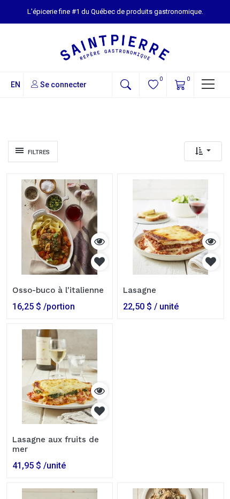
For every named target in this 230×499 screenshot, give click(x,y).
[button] (125, 85)
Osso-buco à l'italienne (58, 290)
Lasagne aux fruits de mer (55, 444)
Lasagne (139, 290)
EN (15, 84)
